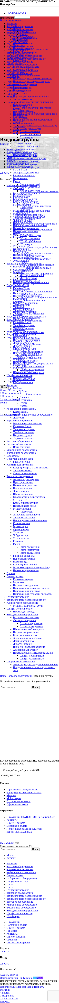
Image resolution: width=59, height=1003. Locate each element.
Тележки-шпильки (23, 149)
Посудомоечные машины (21, 661)
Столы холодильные (31, 623)
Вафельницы (20, 178)
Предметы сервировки (25, 303)
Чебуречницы (20, 535)
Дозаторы (18, 417)
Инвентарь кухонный (25, 311)
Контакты (12, 819)
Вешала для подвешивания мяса (31, 96)
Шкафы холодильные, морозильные (33, 363)
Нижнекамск (20, 114)
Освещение (26, 400)
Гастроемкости (21, 288)
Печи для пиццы (22, 488)
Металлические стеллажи (27, 423)
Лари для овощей (22, 220)
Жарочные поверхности (26, 514)
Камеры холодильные (25, 635)
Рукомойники (21, 197)
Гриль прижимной (30, 187)
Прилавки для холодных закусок (31, 81)
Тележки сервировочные (27, 146)
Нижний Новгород (23, 123)
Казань (17, 108)
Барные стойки (21, 461)
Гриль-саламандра (30, 552)
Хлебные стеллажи (23, 432)
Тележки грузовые (23, 143)
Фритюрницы (21, 529)
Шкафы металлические (19, 608)
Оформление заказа (17, 804)
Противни (19, 306)
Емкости (18, 314)
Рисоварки (19, 237)
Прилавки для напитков (26, 75)
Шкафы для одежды (24, 611)
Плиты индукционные (26, 570)
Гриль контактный (30, 549)
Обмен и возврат (16, 822)
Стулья (23, 402)
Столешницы (33, 394)
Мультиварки (20, 526)
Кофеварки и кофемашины (21, 408)
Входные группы (22, 435)
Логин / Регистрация (18, 942)
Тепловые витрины (24, 517)
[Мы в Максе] (1, 7)
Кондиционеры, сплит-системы (31, 49)
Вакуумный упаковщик (26, 353)
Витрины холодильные (26, 585)
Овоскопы (19, 329)
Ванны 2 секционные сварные (37, 264)
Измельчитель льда (23, 361)
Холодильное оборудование (22, 614)
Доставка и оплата (17, 825)
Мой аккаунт (14, 798)
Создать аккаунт (9, 974)
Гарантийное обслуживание (22, 789)
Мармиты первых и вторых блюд (31, 567)
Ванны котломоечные (38, 258)
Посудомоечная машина (26, 338)
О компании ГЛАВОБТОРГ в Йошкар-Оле (31, 817)
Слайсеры (18, 358)
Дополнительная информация (16, 986)
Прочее (11, 573)
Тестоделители (21, 350)
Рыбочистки (20, 335)
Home (3, 675)
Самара (17, 129)
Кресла (24, 34)
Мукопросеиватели (24, 379)
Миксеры (18, 272)
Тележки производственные (29, 214)
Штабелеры (13, 455)
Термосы (18, 243)
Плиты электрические (25, 231)
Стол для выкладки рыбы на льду (38, 125)
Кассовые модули (23, 579)
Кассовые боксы (22, 426)
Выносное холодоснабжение (29, 646)
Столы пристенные (30, 134)
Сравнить (12, 939)
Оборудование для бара (20, 458)
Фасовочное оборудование (21, 452)
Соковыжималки (22, 376)
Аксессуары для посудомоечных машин (35, 664)
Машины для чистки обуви (28, 605)
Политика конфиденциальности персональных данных (24, 830)
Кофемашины (20, 411)
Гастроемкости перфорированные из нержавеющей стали (39, 298)
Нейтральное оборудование (22, 84)
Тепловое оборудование (20, 476)
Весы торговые (21, 447)
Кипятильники (21, 523)
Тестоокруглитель (23, 355)
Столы (23, 391)
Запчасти (12, 385)
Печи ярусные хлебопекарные (30, 225)
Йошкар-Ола (20, 105)
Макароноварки (22, 508)
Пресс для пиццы (23, 482)
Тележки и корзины (24, 429)
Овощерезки (20, 323)
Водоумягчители (22, 194)
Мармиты (18, 582)
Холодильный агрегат (25, 649)
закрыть (4, 172)
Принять (39, 986)
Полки (23, 93)
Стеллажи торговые (18, 596)
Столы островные (30, 131)
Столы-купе (26, 244)
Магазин (11, 795)
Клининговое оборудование (22, 602)
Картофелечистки (23, 382)
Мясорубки (19, 364)
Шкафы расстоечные (24, 257)
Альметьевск (20, 117)
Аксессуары (26, 511)
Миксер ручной (28, 370)
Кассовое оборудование (20, 43)
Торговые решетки (23, 438)
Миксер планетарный (32, 373)
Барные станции (22, 279)
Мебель (17, 388)
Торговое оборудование (20, 420)
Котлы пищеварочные (25, 502)
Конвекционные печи (25, 564)
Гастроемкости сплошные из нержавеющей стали (36, 293)
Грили (16, 181)
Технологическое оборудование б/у (26, 599)
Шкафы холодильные (32, 658)
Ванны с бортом (35, 256)
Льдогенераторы (22, 643)
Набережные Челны (24, 111)
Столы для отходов (30, 128)
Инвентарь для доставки (26, 317)
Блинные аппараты (24, 175)
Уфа (15, 132)
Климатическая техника (20, 46)
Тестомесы (19, 326)
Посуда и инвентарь (18, 285)
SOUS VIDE (20, 169)
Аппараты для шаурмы (26, 172)
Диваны (24, 397)
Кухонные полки (22, 200)
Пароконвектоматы (24, 558)
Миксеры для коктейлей (26, 341)
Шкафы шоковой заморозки (28, 629)
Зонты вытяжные (22, 99)
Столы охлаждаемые (24, 620)
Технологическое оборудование (24, 320)
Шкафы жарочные (23, 494)
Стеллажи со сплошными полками (39, 191)
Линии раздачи (15, 576)
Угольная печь (21, 538)
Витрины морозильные (26, 632)
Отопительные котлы (25, 473)
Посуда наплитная (23, 308)
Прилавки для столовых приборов (32, 78)
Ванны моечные (22, 250)
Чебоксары (19, 120)
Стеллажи (18, 188)
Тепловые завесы (22, 470)
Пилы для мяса (21, 347)
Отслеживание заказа (18, 801)
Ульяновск (19, 126)
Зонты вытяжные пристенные (36, 102)
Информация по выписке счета (24, 792)
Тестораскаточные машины (28, 313)
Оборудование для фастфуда (29, 497)
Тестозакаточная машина (27, 344)
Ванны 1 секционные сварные (37, 253)
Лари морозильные (23, 641)
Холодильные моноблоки (27, 357)
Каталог (4, 144)
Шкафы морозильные (32, 366)
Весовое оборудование (19, 444)
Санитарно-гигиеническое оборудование (29, 414)
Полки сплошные (29, 203)
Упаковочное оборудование (22, 450)
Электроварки (21, 491)
